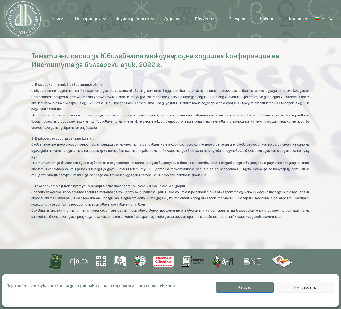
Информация (88, 19)
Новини (267, 19)
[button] (331, 19)
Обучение (204, 19)
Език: (319, 19)
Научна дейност (132, 19)
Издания (171, 19)
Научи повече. (305, 287)
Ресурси (236, 19)
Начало (58, 19)
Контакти (300, 19)
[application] (103, 19)
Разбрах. (244, 287)
